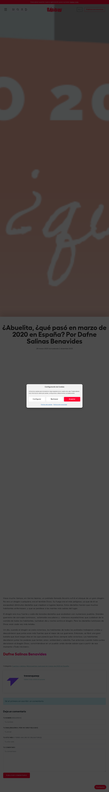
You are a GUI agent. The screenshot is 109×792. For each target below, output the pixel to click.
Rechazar (54, 399)
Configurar (37, 399)
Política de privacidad (60, 404)
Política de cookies (46, 404)
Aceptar (72, 399)
